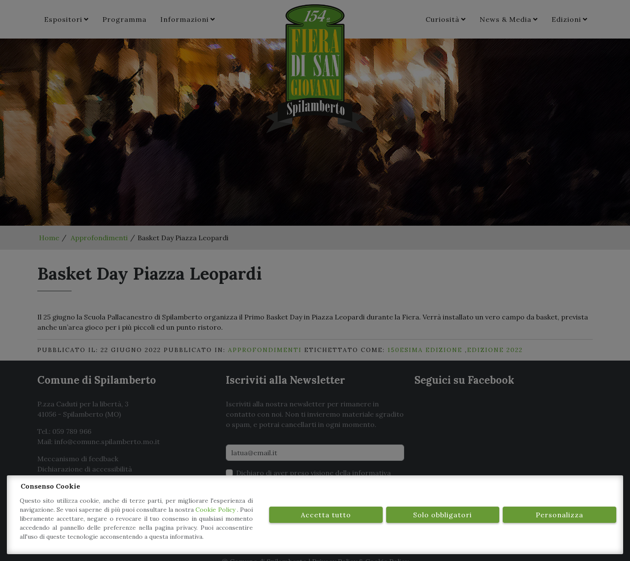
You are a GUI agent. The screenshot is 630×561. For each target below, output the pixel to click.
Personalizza (559, 514)
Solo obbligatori (442, 514)
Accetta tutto (326, 514)
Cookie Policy (216, 509)
